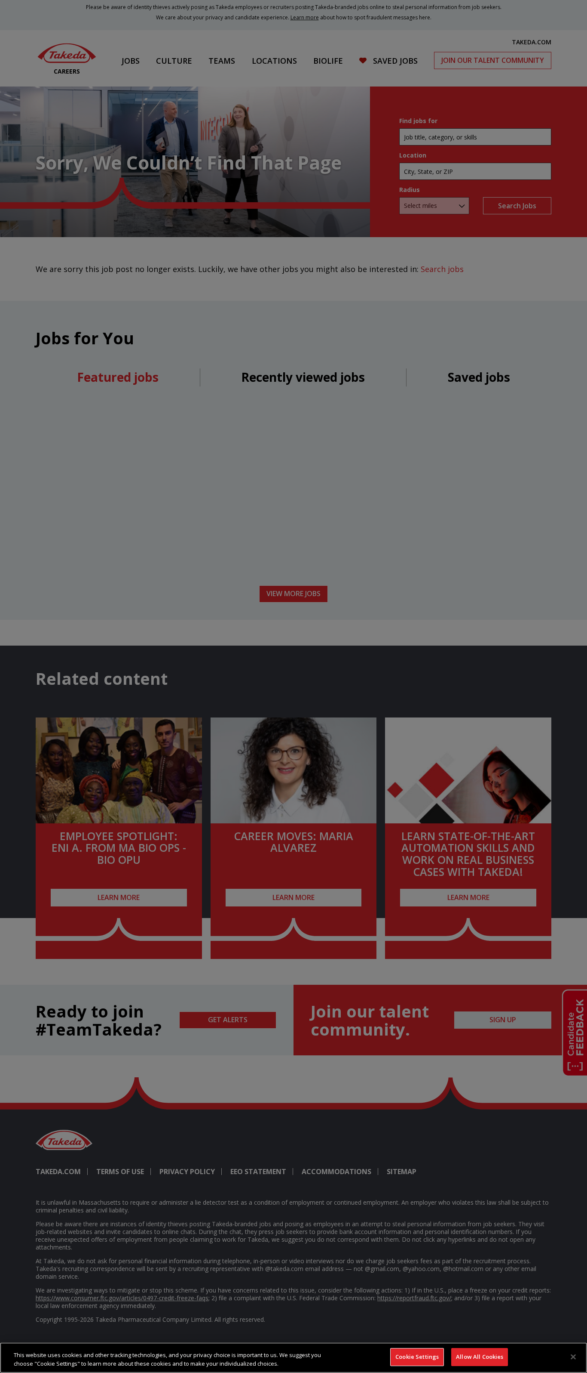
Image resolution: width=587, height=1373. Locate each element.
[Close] (573, 1356)
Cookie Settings (417, 1357)
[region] (293, 1357)
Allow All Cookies (479, 1357)
